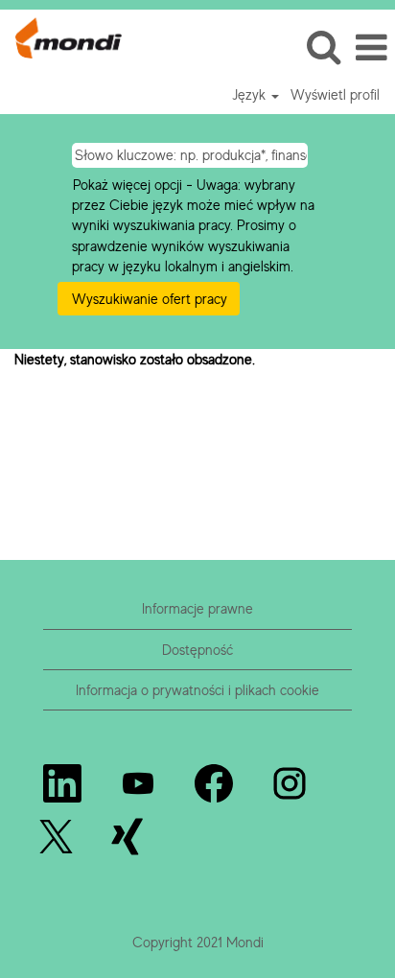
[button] (371, 47)
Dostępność (197, 649)
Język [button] (250, 94)
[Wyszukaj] (323, 46)
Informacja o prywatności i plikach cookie (197, 690)
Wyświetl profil (335, 94)
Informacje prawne (197, 608)
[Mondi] (61, 36)
